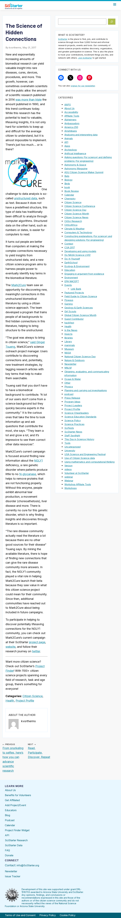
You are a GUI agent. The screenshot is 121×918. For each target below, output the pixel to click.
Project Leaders (73, 405)
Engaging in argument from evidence (84, 273)
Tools (67, 443)
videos (68, 469)
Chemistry (69, 198)
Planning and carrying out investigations (85, 390)
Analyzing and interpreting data (81, 134)
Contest (68, 243)
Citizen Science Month (76, 213)
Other (67, 382)
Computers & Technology (78, 232)
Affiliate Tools (71, 115)
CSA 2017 (69, 247)
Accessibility (71, 112)
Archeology (70, 149)
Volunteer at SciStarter (76, 473)
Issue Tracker (12, 876)
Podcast (9, 820)
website (10, 646)
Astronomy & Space (75, 164)
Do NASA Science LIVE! (77, 255)
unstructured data (25, 198)
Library (68, 341)
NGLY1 (38, 460)
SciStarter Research (16, 840)
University (69, 450)
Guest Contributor (74, 318)
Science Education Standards (80, 416)
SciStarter (62, 39)
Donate (9, 855)
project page (37, 642)
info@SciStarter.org (28, 865)
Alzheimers (70, 119)
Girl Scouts (70, 311)
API (66, 142)
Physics (68, 386)
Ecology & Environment (76, 266)
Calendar (69, 194)
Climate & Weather (74, 228)
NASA (67, 352)
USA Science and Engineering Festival (85, 454)
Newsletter (70, 364)
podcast (68, 394)
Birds (67, 183)
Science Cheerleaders (76, 412)
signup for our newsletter (83, 86)
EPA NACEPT (71, 281)
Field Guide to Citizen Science (80, 296)
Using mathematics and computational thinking (89, 461)
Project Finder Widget (17, 830)
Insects (68, 333)
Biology (68, 179)
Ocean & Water (72, 379)
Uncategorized (72, 446)
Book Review (71, 191)
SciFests (69, 427)
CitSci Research (73, 221)
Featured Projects (74, 292)
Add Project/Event (15, 805)
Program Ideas (72, 401)
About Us (69, 108)
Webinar (68, 480)
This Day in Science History (79, 439)
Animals (68, 138)
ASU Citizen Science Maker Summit (83, 172)
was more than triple (28, 99)
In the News (70, 330)
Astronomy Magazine (75, 168)
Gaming (68, 303)
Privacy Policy (47, 915)
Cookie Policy (67, 915)
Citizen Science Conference (79, 206)
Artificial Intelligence (75, 153)
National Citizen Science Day (80, 356)
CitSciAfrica (70, 224)
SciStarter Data (13, 845)
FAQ (7, 850)
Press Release (72, 397)
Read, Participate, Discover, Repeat (39, 752)
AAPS (67, 104)
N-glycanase (27, 474)
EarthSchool (71, 262)
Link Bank (76, 288)
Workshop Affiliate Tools (77, 484)
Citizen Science (33, 696)
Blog (7, 815)
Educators (11, 810)
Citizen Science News (76, 217)
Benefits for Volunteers (18, 795)
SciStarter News (73, 431)
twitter (36, 651)
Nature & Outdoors (74, 360)
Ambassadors (71, 123)
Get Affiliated (12, 800)
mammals (69, 345)
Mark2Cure (18, 285)
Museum (69, 349)
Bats (66, 176)
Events (68, 285)
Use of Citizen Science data (79, 458)
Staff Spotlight (72, 435)
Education (69, 270)
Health (10, 700)
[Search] (112, 21)
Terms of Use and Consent (20, 915)
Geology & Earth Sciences (78, 307)
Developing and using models (80, 251)
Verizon (68, 465)
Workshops (70, 488)
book (67, 187)
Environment (71, 277)
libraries (68, 337)
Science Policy (72, 420)
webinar (68, 476)
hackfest (69, 322)
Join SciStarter (85, 58)
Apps (67, 145)
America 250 (71, 127)
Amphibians (70, 130)
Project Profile (25, 700)
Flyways (68, 300)
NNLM (68, 367)
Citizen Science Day (75, 209)
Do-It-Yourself (72, 258)
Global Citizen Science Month (80, 315)
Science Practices (74, 424)
